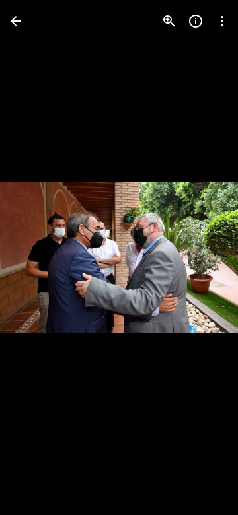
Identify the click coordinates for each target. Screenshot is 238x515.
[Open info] (195, 21)
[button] (37, 257)
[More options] (222, 21)
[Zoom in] (169, 21)
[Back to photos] (16, 21)
